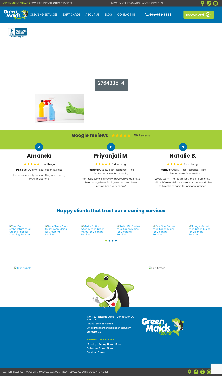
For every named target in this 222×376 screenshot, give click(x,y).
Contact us (126, 15)
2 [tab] (109, 241)
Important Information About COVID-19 (137, 3)
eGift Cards (71, 15)
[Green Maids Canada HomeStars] (215, 3)
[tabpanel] (21, 230)
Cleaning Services (43, 15)
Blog (108, 15)
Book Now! (195, 15)
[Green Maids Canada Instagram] (202, 371)
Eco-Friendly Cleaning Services (51, 3)
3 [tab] (112, 241)
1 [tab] (106, 241)
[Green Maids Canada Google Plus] (202, 3)
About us (92, 15)
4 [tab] (116, 241)
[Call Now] (209, 3)
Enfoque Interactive (96, 371)
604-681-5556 (160, 15)
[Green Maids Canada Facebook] (196, 371)
